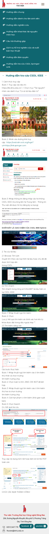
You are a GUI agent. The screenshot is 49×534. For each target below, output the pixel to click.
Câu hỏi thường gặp (16, 41)
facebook (25, 526)
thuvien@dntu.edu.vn (15, 531)
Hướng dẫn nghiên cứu (17, 25)
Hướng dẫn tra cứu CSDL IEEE (24, 75)
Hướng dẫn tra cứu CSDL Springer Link (23, 65)
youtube (39, 526)
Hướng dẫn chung (15, 12)
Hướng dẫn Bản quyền (17, 57)
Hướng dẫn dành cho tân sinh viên (22, 18)
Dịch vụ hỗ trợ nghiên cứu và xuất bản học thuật (22, 49)
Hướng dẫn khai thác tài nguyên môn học (21, 33)
